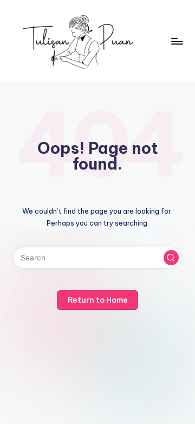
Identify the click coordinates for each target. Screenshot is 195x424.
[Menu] (176, 41)
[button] (171, 257)
